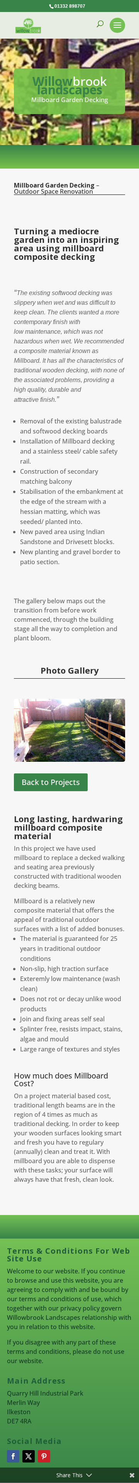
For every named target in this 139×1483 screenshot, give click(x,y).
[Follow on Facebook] (13, 1456)
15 (110, 754)
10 (77, 754)
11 (84, 754)
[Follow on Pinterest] (44, 1456)
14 (103, 754)
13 (97, 754)
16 (116, 754)
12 (90, 754)
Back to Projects (51, 782)
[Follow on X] (28, 1456)
